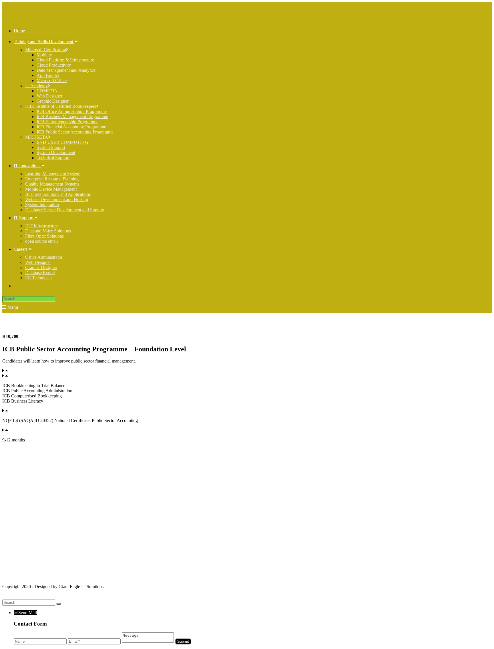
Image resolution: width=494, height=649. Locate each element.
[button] (13, 449)
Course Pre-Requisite (28, 370)
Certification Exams (27, 410)
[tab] (247, 370)
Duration (17, 430)
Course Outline (23, 375)
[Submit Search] (58, 604)
